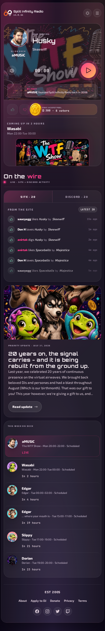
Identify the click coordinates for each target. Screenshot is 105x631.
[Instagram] (47, 611)
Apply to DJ (38, 600)
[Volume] (12, 70)
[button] (52, 91)
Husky (43, 219)
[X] (57, 611)
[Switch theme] (87, 13)
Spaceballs (43, 250)
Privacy (69, 600)
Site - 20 (28, 196)
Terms (82, 600)
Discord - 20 (76, 196)
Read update (22, 407)
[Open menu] (97, 13)
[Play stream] (88, 70)
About (23, 600)
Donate (55, 600)
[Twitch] (68, 611)
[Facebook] (37, 611)
